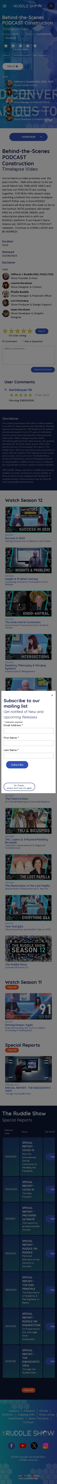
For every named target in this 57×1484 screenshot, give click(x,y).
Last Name (11, 750)
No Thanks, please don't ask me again (19, 786)
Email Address (13, 725)
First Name (11, 738)
